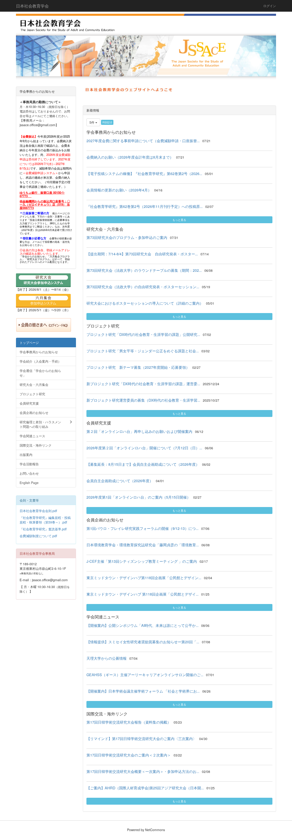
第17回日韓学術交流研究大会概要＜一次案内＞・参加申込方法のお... (142, 771)
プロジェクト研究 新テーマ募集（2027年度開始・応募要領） (138, 367)
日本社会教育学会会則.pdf (38, 510)
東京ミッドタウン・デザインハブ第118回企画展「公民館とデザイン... (143, 577)
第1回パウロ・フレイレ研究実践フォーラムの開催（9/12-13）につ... (142, 528)
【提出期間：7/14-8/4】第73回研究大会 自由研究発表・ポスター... (142, 253)
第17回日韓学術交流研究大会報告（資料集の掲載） (128, 722)
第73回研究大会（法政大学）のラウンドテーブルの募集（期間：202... (144, 270)
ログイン (269, 5)
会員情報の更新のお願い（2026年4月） (118, 190)
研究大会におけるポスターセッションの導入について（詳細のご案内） (144, 303)
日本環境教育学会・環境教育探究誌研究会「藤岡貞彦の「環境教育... (142, 544)
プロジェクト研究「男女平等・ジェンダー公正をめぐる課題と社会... (142, 350)
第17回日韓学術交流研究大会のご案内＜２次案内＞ (128, 755)
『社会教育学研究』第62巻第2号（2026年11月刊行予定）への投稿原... (144, 206)
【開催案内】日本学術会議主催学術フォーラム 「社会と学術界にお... (143, 691)
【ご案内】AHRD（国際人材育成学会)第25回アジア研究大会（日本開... (145, 787)
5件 (92, 122)
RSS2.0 (107, 122)
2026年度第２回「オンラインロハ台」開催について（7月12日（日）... (144, 447)
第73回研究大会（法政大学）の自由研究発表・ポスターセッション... (142, 286)
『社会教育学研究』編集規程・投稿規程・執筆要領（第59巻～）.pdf (45, 519)
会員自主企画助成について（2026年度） (119, 480)
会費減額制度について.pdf (38, 536)
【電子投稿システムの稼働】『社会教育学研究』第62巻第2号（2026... (144, 173)
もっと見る (179, 220)
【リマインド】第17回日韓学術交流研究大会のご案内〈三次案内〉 (141, 738)
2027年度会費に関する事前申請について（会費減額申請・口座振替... (143, 140)
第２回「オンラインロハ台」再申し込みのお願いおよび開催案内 (139, 431)
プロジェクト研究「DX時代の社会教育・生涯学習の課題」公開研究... (143, 334)
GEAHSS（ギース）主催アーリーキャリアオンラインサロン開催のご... (144, 674)
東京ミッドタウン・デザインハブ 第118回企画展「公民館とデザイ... (142, 594)
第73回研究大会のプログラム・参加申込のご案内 (126, 237)
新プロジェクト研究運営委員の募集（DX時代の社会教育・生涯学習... (143, 400)
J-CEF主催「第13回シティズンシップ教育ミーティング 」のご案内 (141, 561)
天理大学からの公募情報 (106, 658)
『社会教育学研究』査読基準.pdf (43, 529)
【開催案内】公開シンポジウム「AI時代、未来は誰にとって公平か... (142, 625)
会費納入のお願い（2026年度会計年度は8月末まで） (129, 157)
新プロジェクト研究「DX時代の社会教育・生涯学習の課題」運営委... (143, 383)
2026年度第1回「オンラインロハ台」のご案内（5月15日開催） (138, 497)
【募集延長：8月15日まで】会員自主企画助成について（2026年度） (142, 464)
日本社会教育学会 (32, 6)
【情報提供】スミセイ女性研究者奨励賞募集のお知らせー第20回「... (142, 641)
